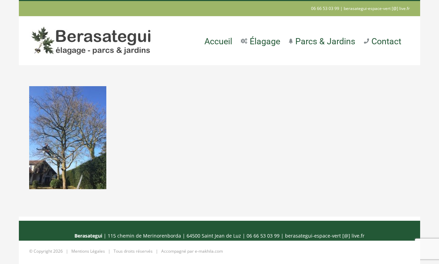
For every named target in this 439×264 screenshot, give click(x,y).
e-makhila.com (209, 251)
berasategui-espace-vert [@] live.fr (377, 8)
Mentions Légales (88, 251)
